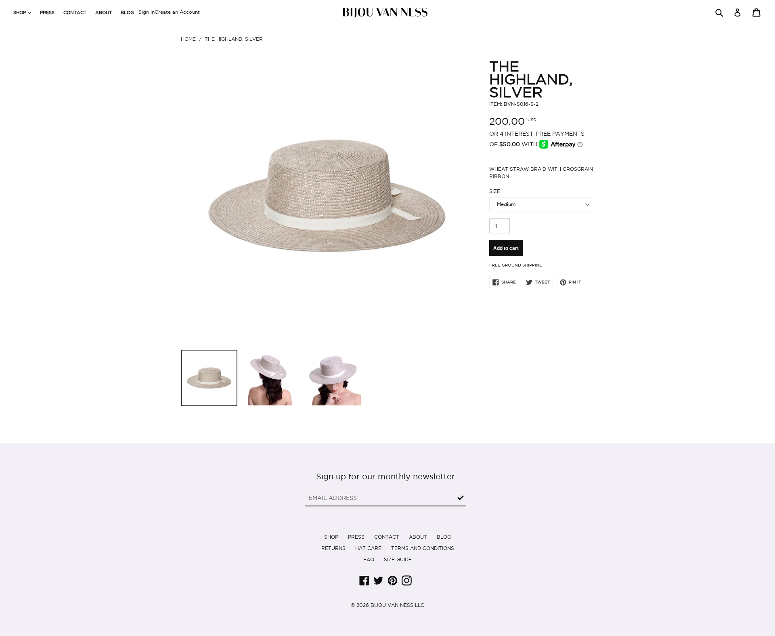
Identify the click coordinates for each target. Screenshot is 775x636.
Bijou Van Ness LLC (397, 605)
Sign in (146, 12)
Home (188, 39)
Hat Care (368, 548)
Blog (127, 12)
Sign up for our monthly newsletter (385, 476)
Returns (333, 548)
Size (494, 191)
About (103, 12)
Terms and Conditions (422, 548)
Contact (74, 12)
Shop (331, 536)
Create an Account (177, 12)
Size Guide (398, 559)
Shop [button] (24, 12)
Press (47, 12)
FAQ (368, 559)
